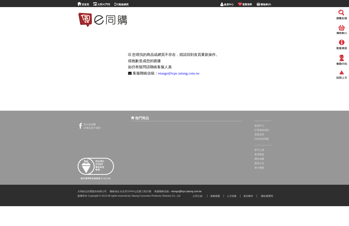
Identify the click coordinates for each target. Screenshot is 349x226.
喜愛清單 (259, 134)
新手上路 (259, 150)
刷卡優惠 (259, 167)
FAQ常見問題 (261, 139)
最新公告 (259, 163)
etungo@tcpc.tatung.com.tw (179, 73)
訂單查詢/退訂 (262, 130)
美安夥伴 (248, 196)
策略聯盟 (215, 196)
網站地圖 (259, 158)
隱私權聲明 (267, 196)
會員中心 (259, 125)
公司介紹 (197, 196)
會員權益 (259, 154)
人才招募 (232, 196)
